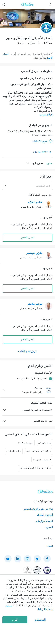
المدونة (49, 527)
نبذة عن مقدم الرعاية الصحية (38, 509)
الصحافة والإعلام (44, 521)
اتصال (50, 546)
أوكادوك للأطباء (45, 515)
